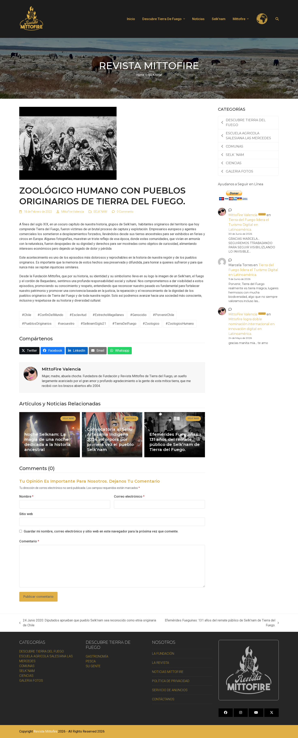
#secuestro (66, 324)
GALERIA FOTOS (31, 680)
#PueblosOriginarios (36, 324)
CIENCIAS (26, 676)
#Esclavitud (78, 315)
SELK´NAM (100, 211)
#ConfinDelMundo (50, 315)
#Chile (26, 315)
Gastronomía (97, 656)
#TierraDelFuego (124, 324)
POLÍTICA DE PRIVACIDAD (170, 681)
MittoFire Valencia (72, 211)
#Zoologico (151, 324)
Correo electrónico (129, 496)
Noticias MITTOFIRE (167, 672)
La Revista (160, 663)
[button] (277, 19)
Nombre (26, 496)
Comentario (29, 541)
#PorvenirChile (163, 315)
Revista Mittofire (45, 731)
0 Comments (125, 211)
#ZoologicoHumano (180, 324)
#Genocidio (138, 315)
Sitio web (26, 514)
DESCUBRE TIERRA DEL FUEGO (41, 651)
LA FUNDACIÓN (163, 654)
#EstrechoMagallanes (108, 315)
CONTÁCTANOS (163, 699)
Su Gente (93, 666)
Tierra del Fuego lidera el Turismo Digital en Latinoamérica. (248, 224)
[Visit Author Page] (31, 374)
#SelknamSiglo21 (93, 324)
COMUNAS (26, 666)
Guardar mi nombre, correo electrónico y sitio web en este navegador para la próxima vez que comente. (101, 531)
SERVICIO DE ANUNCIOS (170, 690)
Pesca (91, 661)
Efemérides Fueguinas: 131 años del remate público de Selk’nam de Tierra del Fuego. (219, 623)
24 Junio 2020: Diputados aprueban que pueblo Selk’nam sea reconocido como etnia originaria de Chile (87, 623)
